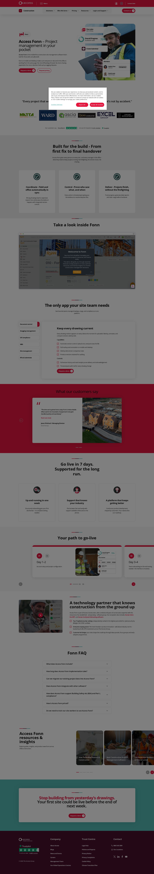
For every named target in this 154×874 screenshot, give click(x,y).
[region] (77, 98)
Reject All (82, 105)
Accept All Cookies (97, 105)
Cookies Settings (56, 104)
